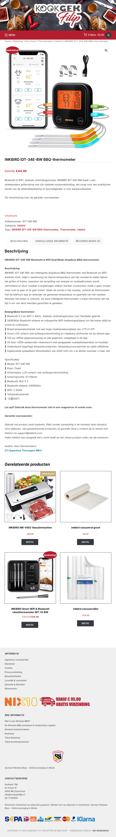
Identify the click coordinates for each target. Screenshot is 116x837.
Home (8, 41)
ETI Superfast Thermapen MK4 (23, 450)
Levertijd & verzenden (16, 680)
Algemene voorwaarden (17, 659)
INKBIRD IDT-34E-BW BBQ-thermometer (35, 229)
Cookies (9, 668)
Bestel (30, 542)
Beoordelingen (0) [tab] (88, 241)
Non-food (30, 41)
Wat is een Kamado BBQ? (17, 721)
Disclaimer (10, 663)
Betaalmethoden (13, 676)
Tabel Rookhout (12, 737)
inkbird (81, 229)
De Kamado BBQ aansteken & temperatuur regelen (30, 725)
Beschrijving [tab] (19, 241)
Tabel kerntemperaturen (17, 741)
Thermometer (68, 229)
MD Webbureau (101, 830)
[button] (10, 35)
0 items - (96, 34)
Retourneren (11, 688)
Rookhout (9, 733)
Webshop (18, 41)
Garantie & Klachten (15, 684)
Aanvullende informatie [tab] (51, 241)
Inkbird (59, 41)
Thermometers (45, 41)
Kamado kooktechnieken (17, 729)
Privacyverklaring (13, 672)
